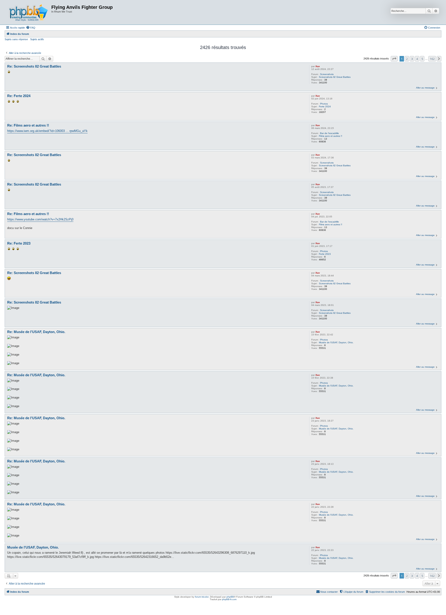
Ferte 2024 (325, 106)
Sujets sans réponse (16, 39)
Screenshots (327, 74)
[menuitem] (30, 27)
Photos (324, 103)
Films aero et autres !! (330, 136)
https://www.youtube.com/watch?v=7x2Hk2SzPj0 (40, 219)
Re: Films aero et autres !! (28, 125)
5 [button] (422, 59)
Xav (317, 66)
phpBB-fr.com (229, 599)
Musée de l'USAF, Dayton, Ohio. (336, 342)
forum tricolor (202, 596)
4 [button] (417, 59)
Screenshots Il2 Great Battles (335, 77)
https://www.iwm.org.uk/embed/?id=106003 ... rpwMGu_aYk (47, 131)
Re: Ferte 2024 (18, 96)
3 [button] (412, 59)
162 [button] (432, 59)
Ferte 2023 (325, 254)
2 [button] (407, 59)
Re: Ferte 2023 (18, 243)
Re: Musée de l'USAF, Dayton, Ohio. (36, 332)
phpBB (230, 596)
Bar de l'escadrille (329, 133)
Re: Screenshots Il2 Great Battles (34, 66)
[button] (394, 59)
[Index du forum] (28, 12)
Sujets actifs (37, 39)
